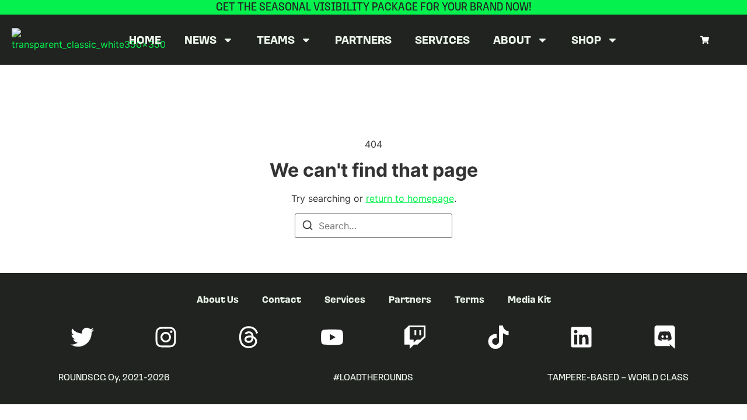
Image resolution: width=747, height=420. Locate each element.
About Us (218, 299)
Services (442, 39)
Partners (363, 39)
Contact (281, 299)
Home (145, 39)
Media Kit (529, 299)
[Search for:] (373, 226)
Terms (469, 299)
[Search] (307, 227)
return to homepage (410, 198)
